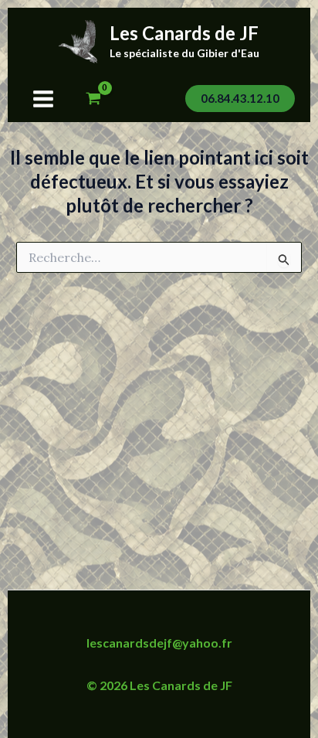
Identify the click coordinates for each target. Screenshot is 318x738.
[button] (240, 98)
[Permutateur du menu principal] (43, 99)
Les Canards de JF (184, 33)
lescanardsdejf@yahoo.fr (159, 642)
